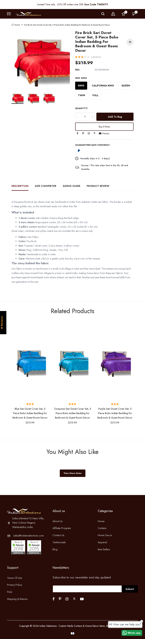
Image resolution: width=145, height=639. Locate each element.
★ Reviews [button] (2, 322)
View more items (73, 473)
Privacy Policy (14, 585)
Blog (55, 549)
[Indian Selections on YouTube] (100, 133)
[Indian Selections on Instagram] (88, 133)
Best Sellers (104, 549)
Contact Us (58, 535)
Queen (125, 85)
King (81, 85)
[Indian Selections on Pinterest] (83, 133)
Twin (81, 95)
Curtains (102, 528)
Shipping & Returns (17, 599)
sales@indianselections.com (28, 535)
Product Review (98, 186)
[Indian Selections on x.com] (94, 133)
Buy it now (104, 126)
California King (103, 85)
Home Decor (105, 535)
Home (17, 24)
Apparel (102, 542)
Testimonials (59, 542)
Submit (130, 589)
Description (19, 186)
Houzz (105, 133)
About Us (58, 521)
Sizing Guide (71, 186)
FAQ (9, 592)
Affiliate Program (62, 528)
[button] (82, 57)
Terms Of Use (14, 578)
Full (95, 95)
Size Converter (45, 186)
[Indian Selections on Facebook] (77, 133)
